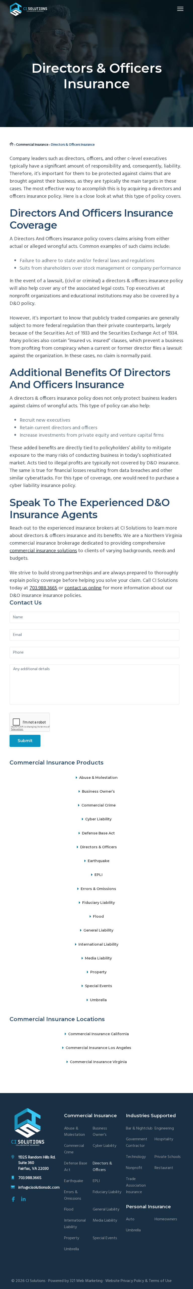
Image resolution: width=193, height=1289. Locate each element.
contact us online (83, 588)
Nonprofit (134, 1168)
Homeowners (166, 1219)
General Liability (98, 930)
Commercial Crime (98, 805)
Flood (98, 916)
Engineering (164, 1128)
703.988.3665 (43, 588)
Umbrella (98, 1000)
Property (98, 972)
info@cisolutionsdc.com (39, 1187)
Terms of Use (160, 1281)
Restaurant (164, 1168)
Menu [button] (174, 8)
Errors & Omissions (98, 889)
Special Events (98, 986)
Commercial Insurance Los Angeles (98, 1048)
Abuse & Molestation (98, 777)
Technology (136, 1157)
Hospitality (164, 1139)
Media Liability (98, 958)
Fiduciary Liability (98, 902)
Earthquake (98, 861)
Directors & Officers (98, 847)
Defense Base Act (98, 833)
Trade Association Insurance (136, 1185)
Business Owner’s (98, 791)
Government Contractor (136, 1142)
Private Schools (168, 1157)
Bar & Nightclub (139, 1128)
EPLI (98, 875)
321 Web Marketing (86, 1281)
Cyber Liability (98, 819)
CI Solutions (35, 1281)
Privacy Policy (132, 1281)
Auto (130, 1219)
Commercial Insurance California (98, 1034)
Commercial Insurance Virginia (98, 1062)
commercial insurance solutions (43, 551)
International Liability (98, 944)
